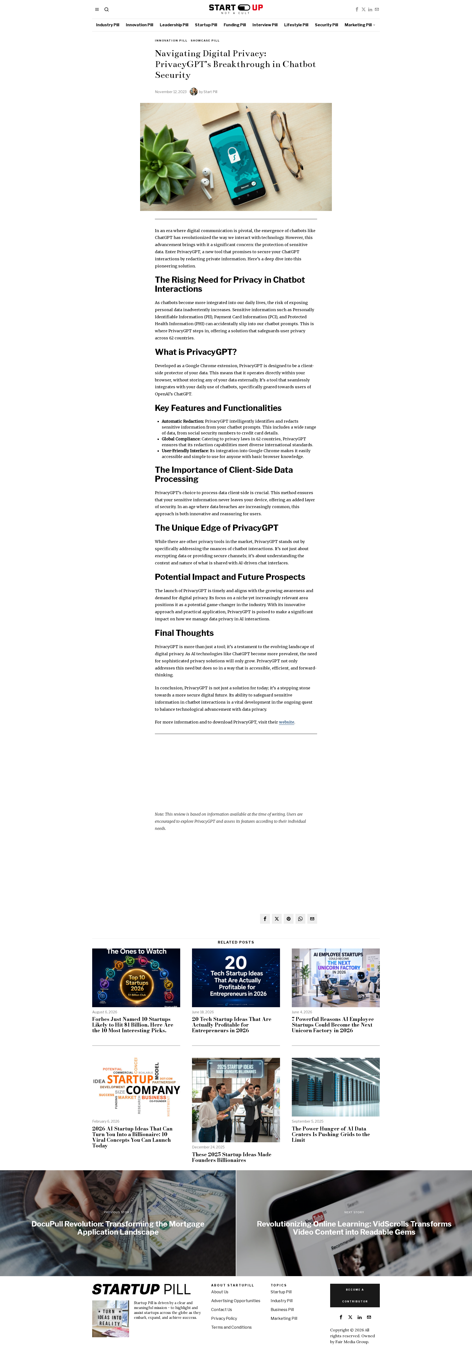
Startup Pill (281, 1292)
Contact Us (221, 1309)
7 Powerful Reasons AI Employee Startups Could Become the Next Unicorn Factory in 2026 (333, 1024)
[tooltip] (357, 9)
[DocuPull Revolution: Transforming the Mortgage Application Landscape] (118, 1223)
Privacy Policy (224, 1318)
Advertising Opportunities (235, 1300)
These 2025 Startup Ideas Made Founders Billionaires (231, 1157)
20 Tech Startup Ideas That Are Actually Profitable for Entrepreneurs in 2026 (231, 1024)
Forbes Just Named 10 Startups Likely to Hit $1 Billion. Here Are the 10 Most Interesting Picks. (132, 1024)
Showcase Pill (205, 40)
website (286, 722)
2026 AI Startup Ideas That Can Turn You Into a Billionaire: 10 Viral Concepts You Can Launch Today (132, 1137)
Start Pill (210, 92)
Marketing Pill (284, 1318)
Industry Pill (282, 1300)
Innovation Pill (171, 40)
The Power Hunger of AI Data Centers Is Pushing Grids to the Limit (331, 1134)
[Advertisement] (236, 776)
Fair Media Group (351, 1341)
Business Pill (282, 1309)
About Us (219, 1292)
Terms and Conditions (231, 1327)
